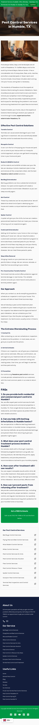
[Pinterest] (24, 714)
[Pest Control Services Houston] (35, 559)
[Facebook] (11, 714)
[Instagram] (15, 714)
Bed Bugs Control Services (12, 535)
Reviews (5, 682)
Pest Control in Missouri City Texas (13, 653)
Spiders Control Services (10, 656)
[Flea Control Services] (35, 563)
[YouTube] (19, 714)
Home (4, 673)
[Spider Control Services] (35, 573)
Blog (4, 679)
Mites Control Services (10, 549)
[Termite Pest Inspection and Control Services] (35, 584)
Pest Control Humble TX (10, 699)
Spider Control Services (11, 573)
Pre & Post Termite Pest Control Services (15, 691)
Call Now (33, 4)
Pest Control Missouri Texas (12, 568)
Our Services (6, 688)
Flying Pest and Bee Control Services (15, 540)
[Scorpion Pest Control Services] (35, 578)
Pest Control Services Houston (13, 559)
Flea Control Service (8, 649)
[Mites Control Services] (35, 549)
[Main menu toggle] (35, 7)
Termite (5, 685)
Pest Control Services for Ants (13, 554)
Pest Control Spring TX (9, 696)
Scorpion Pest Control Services (13, 578)
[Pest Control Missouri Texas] (35, 568)
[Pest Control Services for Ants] (35, 554)
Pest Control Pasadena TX (10, 693)
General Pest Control (9, 676)
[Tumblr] (28, 714)
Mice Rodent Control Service (13, 544)
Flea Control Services (10, 563)
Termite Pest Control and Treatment (13, 662)
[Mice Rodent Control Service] (35, 544)
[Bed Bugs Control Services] (35, 535)
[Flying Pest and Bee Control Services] (35, 540)
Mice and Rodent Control (10, 636)
